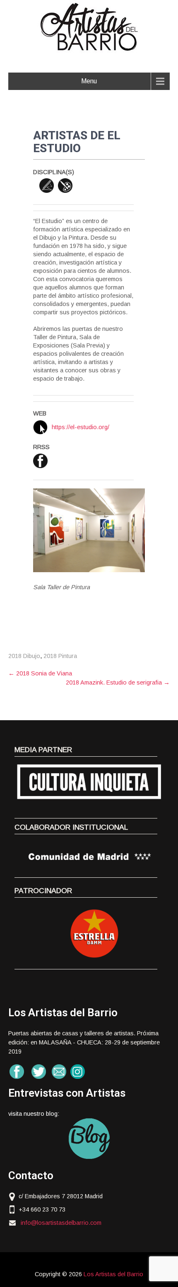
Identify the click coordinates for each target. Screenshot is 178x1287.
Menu (89, 81)
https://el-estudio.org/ (80, 427)
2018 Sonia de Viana (40, 673)
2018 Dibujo (24, 656)
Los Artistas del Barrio (113, 1274)
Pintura (65, 185)
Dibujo (46, 185)
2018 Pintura (60, 656)
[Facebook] (40, 461)
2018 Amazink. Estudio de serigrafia (118, 682)
